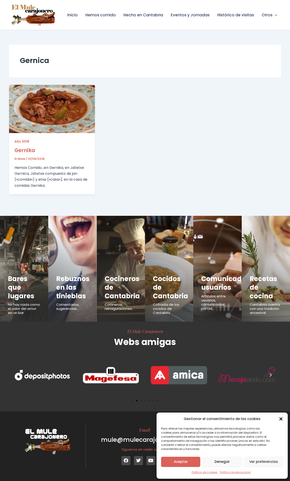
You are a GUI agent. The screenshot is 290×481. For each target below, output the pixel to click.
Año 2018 (21, 141)
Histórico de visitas (235, 15)
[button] (281, 419)
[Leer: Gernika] (52, 108)
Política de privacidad (235, 472)
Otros (267, 15)
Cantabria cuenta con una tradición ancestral (265, 308)
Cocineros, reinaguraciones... (119, 306)
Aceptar (181, 461)
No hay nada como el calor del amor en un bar (24, 308)
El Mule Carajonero (145, 331)
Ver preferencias (263, 461)
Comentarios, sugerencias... (67, 306)
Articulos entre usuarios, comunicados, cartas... (213, 302)
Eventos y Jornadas (190, 15)
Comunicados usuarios (225, 283)
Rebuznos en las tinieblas (72, 287)
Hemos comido (100, 15)
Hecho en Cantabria (143, 15)
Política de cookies (205, 472)
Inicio (72, 15)
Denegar (222, 461)
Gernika (24, 150)
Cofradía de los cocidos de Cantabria (166, 308)
